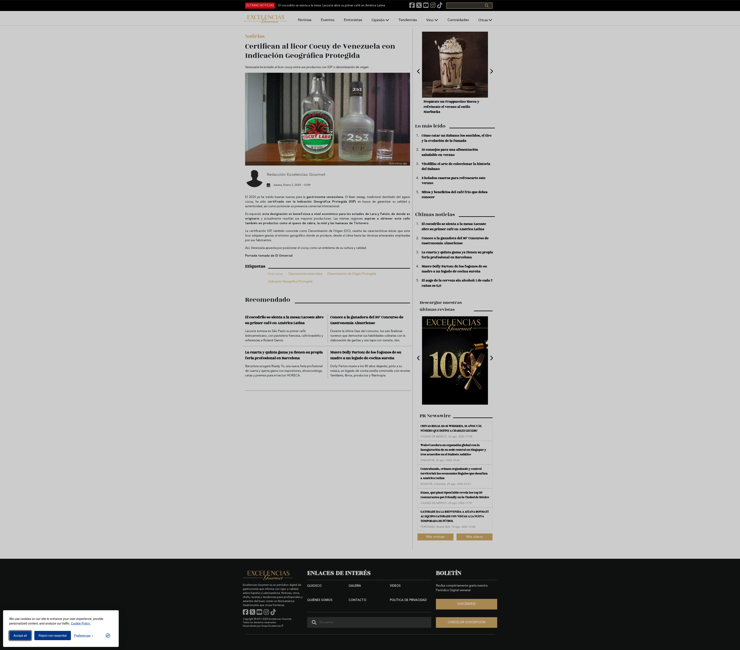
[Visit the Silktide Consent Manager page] (108, 635)
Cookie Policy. (81, 623)
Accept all (20, 635)
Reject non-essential (53, 635)
